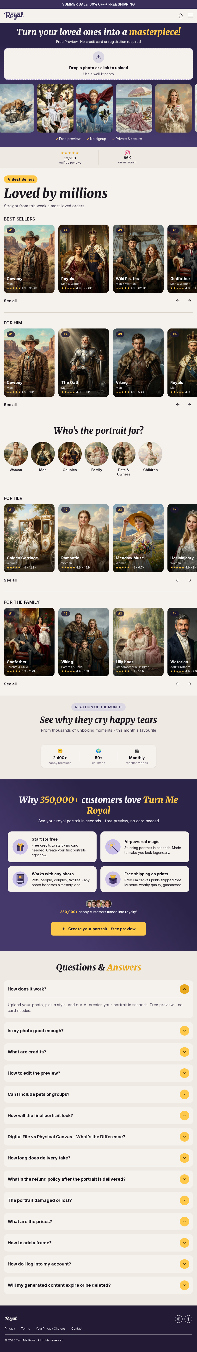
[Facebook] (188, 1319)
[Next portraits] (189, 301)
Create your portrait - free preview (102, 928)
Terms (25, 1328)
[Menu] (190, 16)
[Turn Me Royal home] (14, 16)
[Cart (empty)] (181, 16)
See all (10, 300)
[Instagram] (179, 1319)
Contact (76, 1328)
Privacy (10, 1328)
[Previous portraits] (178, 301)
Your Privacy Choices (51, 1328)
